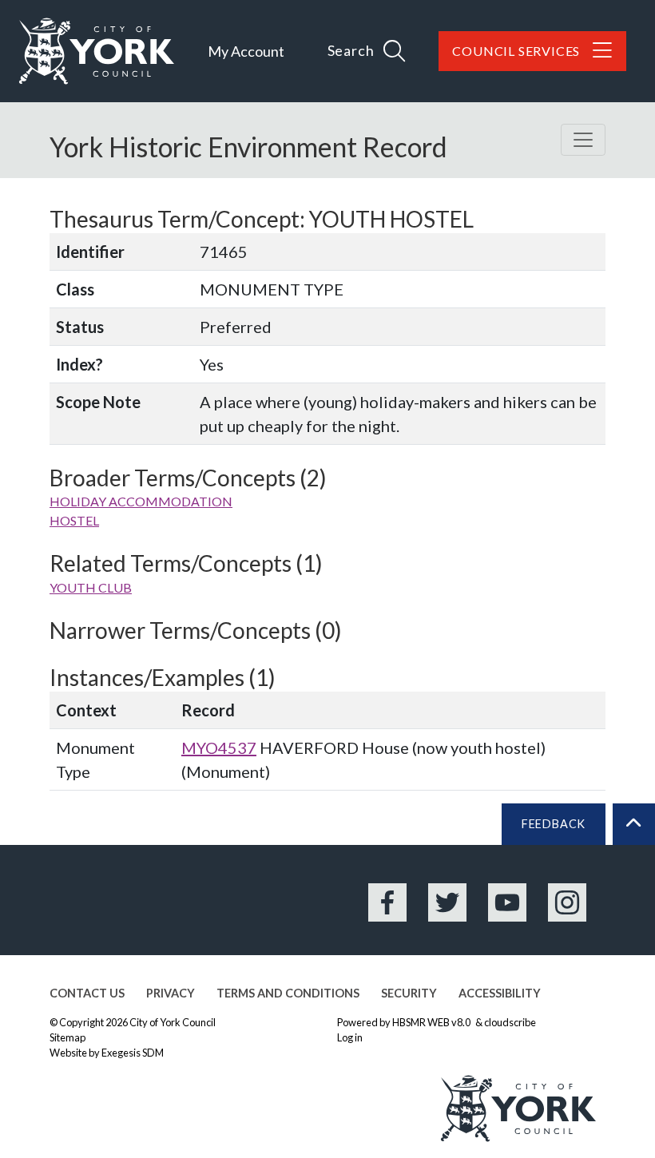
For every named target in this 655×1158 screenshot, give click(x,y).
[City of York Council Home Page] (97, 51)
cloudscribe (510, 1022)
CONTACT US (87, 993)
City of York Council (172, 1022)
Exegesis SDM (132, 1052)
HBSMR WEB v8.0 (432, 1022)
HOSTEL (74, 520)
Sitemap (67, 1037)
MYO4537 (218, 747)
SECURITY (409, 993)
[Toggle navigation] (583, 140)
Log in (350, 1037)
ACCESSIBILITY (499, 993)
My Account (246, 51)
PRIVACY (170, 993)
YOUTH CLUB (91, 587)
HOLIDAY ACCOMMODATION (141, 501)
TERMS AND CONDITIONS (287, 993)
